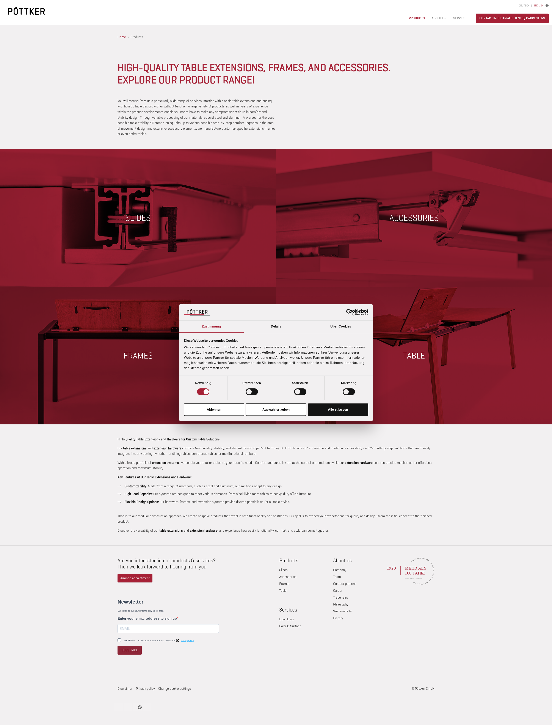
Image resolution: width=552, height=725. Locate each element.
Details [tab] (276, 326)
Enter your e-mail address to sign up (147, 618)
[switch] (252, 391)
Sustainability (342, 611)
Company (339, 570)
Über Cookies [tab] (340, 326)
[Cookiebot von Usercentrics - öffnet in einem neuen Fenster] (349, 312)
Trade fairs (340, 597)
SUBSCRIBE (129, 650)
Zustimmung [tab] (211, 326)
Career (337, 590)
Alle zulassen (338, 409)
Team (337, 576)
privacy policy (187, 640)
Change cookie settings (174, 688)
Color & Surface (290, 626)
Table (283, 590)
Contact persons (344, 583)
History (338, 618)
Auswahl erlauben (276, 409)
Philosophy (340, 604)
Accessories (287, 576)
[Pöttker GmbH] (26, 12)
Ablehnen (214, 409)
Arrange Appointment (135, 578)
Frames (284, 583)
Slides (283, 570)
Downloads (287, 619)
